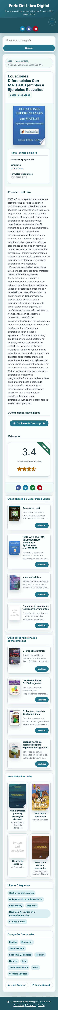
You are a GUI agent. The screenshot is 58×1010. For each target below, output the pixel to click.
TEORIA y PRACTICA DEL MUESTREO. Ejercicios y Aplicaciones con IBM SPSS (33, 543)
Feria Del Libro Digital (29, 5)
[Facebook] (29, 28)
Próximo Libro (40, 985)
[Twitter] (22, 28)
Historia (13, 961)
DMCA (41, 1005)
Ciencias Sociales (18, 973)
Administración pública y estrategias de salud (18, 814)
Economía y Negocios (20, 954)
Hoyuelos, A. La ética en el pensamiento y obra (22, 913)
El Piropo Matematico (34, 650)
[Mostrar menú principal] (52, 22)
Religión (40, 954)
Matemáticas (22, 61)
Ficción (13, 942)
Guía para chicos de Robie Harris (25, 899)
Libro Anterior (18, 985)
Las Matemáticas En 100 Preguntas (31, 682)
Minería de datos (31, 577)
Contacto (31, 1005)
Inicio (9, 61)
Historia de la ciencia (17, 862)
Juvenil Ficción (17, 948)
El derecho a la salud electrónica (40, 865)
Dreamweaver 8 (31, 508)
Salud (35, 967)
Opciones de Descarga (29, 423)
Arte (24, 961)
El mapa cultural (17, 921)
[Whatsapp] (32, 487)
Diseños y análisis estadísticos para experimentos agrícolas (35, 744)
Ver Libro (42, 525)
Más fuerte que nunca (40, 815)
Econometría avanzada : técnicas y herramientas (35, 607)
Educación (26, 942)
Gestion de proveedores (21, 893)
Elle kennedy (15, 905)
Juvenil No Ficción (18, 967)
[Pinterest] (35, 28)
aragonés (32, 905)
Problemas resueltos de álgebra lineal (33, 712)
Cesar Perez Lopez (20, 94)
